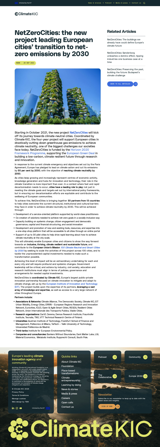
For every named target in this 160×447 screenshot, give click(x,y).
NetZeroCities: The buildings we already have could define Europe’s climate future (125, 43)
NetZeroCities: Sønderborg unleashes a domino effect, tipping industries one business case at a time (125, 57)
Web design (17, 402)
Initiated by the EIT (38, 408)
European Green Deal (81, 153)
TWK (27, 402)
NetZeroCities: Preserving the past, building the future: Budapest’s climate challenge (125, 72)
